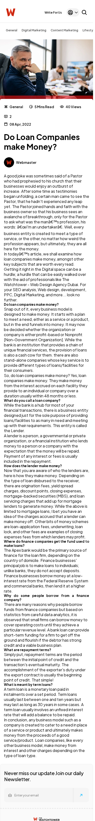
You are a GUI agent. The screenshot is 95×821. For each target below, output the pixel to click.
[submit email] (81, 795)
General (11, 30)
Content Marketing (64, 30)
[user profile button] (72, 12)
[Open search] (84, 12)
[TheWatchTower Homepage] (11, 12)
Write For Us (53, 12)
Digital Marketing (34, 30)
